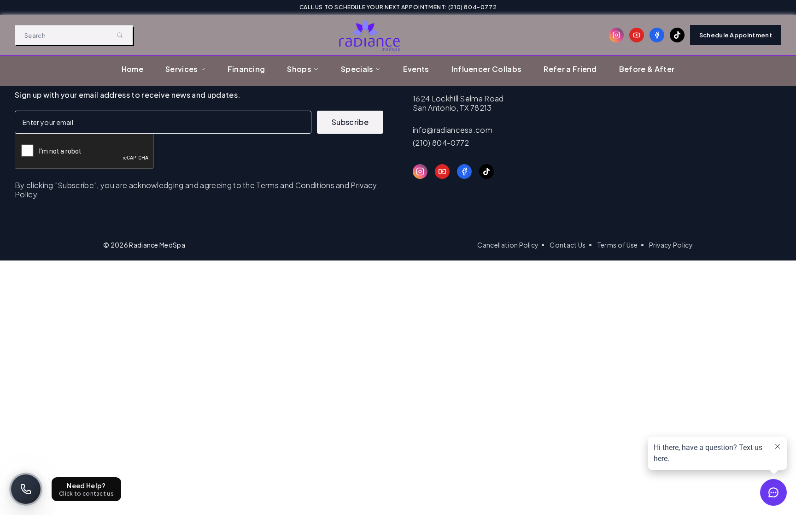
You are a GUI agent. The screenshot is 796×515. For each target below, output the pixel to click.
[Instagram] (616, 35)
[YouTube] (636, 35)
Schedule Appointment (735, 35)
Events (416, 69)
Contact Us (567, 245)
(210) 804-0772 (441, 143)
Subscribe (350, 122)
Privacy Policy (671, 245)
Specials (357, 69)
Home (132, 69)
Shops (299, 69)
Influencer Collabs (486, 69)
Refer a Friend (570, 69)
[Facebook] (657, 35)
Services (181, 69)
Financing (246, 69)
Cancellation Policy (507, 245)
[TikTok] (677, 35)
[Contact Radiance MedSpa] (26, 489)
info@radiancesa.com (452, 130)
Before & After (646, 69)
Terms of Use (617, 245)
